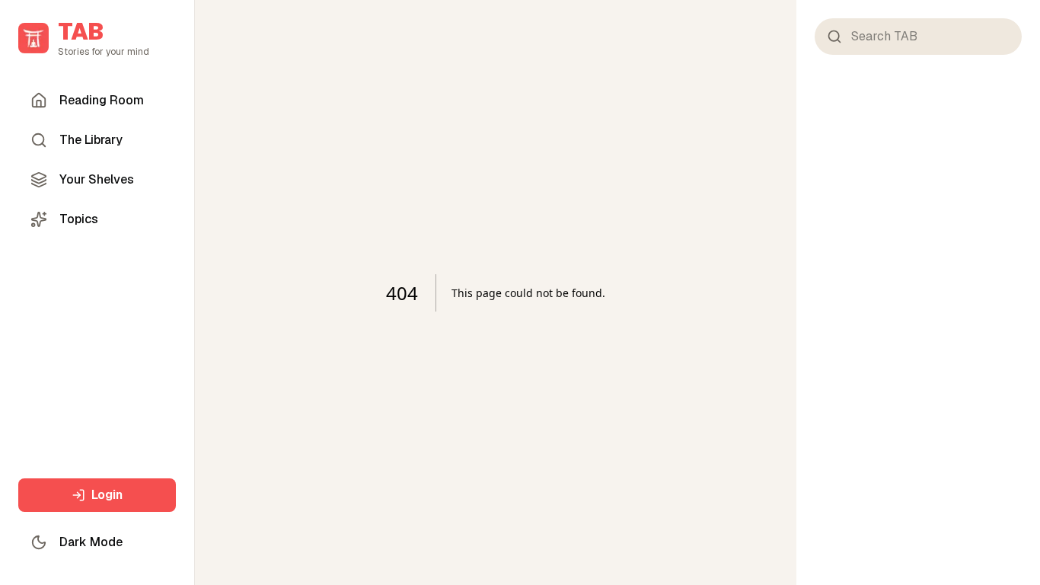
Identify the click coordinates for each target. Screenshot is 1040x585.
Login (107, 495)
